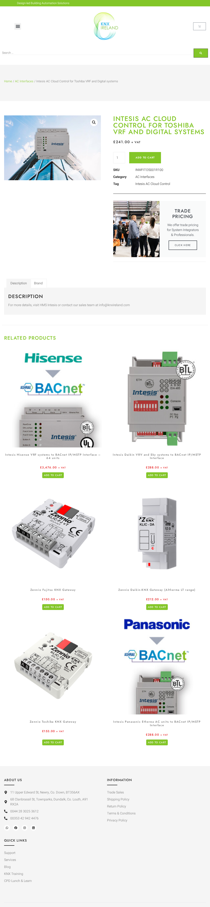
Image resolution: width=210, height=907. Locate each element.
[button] (17, 26)
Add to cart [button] (53, 475)
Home (8, 81)
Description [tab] (18, 283)
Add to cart (145, 157)
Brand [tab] (38, 283)
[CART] (199, 26)
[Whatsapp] (7, 828)
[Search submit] (201, 53)
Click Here (183, 245)
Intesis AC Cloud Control (152, 183)
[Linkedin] (33, 828)
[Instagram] (24, 828)
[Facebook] (16, 828)
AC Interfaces (24, 81)
